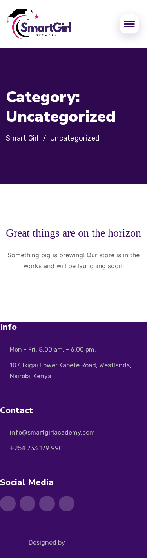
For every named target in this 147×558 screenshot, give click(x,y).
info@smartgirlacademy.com (52, 432)
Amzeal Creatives (92, 542)
